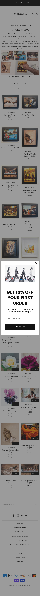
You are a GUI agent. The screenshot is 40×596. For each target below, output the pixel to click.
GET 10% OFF (20, 327)
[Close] (36, 263)
